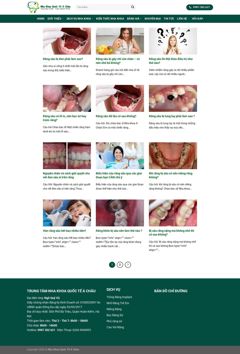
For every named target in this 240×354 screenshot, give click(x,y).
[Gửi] (133, 7)
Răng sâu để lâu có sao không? (116, 116)
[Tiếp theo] (128, 265)
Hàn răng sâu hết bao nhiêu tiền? (64, 230)
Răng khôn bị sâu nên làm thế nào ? (119, 230)
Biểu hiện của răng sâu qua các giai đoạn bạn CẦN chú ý (119, 175)
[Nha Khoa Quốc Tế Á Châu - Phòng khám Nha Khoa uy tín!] (48, 7)
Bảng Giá (133, 18)
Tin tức (169, 18)
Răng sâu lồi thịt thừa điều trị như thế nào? (171, 61)
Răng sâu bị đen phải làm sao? (63, 59)
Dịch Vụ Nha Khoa (79, 18)
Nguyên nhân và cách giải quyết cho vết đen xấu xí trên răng (66, 175)
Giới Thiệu (54, 18)
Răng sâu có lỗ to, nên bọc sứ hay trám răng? (64, 118)
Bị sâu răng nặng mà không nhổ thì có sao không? (171, 232)
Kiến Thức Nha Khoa (110, 18)
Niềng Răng (114, 309)
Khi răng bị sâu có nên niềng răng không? (170, 175)
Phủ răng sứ (114, 321)
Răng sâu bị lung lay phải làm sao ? (172, 116)
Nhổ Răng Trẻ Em (118, 303)
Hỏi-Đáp (197, 18)
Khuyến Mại (153, 18)
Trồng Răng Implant (119, 297)
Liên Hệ (182, 18)
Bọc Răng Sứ (115, 315)
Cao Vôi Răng (115, 327)
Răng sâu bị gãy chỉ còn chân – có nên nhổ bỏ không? (118, 61)
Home (41, 18)
